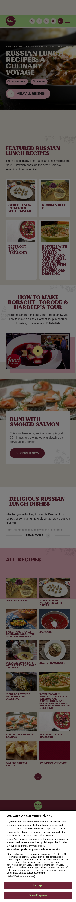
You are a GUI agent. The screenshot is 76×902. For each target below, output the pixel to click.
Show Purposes (38, 895)
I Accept (37, 885)
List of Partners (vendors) (21, 876)
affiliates (34, 821)
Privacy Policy (37, 846)
